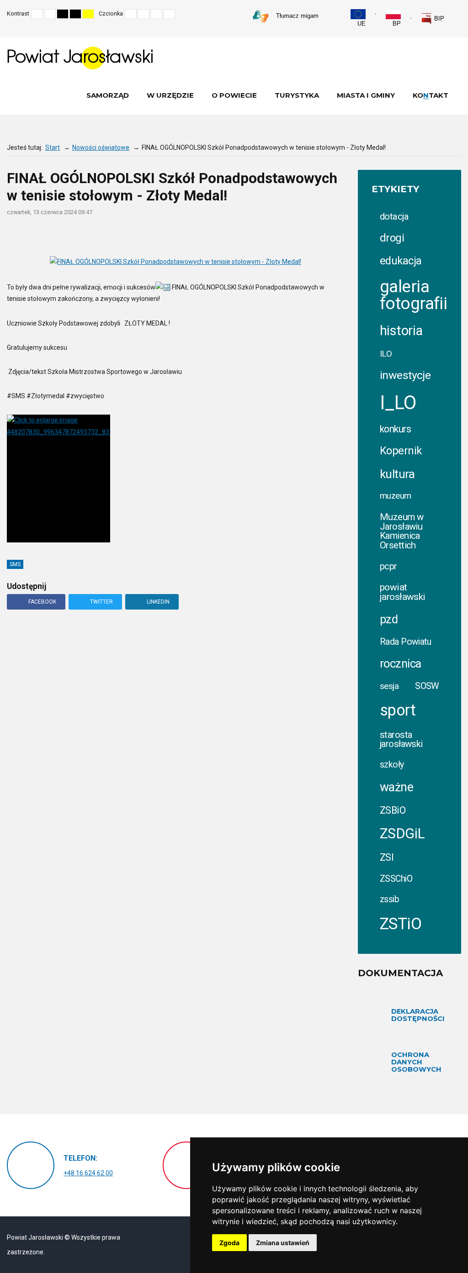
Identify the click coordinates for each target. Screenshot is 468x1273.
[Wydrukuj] (286, 236)
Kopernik (400, 450)
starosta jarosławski (401, 739)
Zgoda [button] (229, 1243)
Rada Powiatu (405, 641)
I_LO (398, 402)
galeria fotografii (413, 295)
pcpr (388, 566)
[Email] (304, 236)
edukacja (400, 260)
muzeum (395, 496)
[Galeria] (339, 236)
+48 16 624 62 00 (88, 1173)
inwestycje (405, 375)
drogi (392, 237)
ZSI (387, 857)
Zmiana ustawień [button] (282, 1243)
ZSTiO (400, 924)
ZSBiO (392, 810)
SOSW (427, 686)
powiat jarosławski (402, 592)
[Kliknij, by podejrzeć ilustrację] (175, 262)
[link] (432, 18)
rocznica (400, 663)
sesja (389, 686)
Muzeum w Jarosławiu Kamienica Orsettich (401, 530)
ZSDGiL (402, 834)
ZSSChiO (396, 878)
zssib (389, 899)
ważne (396, 787)
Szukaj (458, 13)
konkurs (395, 429)
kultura (397, 474)
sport (397, 710)
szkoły (392, 764)
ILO (386, 353)
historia (401, 330)
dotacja (394, 216)
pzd (389, 619)
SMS (15, 564)
